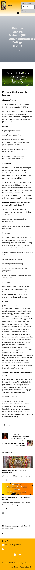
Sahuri (9, 5)
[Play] (17, 77)
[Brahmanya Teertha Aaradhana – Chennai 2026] (17, 462)
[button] (18, 12)
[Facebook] (15, 554)
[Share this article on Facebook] (4, 425)
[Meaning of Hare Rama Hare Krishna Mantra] (17, 489)
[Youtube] (20, 554)
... (29, 476)
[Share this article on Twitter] (10, 425)
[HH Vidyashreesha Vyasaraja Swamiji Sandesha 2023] (17, 518)
